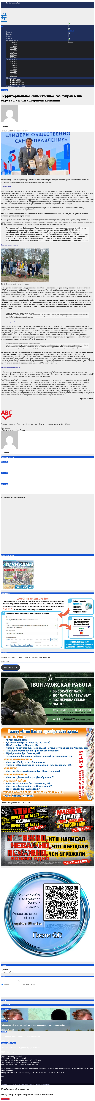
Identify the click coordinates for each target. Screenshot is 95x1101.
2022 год (13, 49)
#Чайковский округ (20, 131)
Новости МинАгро (8, 1043)
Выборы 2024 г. (16, 80)
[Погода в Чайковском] (18, 982)
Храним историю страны (15, 86)
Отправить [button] (5, 1099)
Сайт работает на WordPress (12, 1084)
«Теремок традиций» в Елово (13, 430)
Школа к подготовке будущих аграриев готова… (21, 1048)
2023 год (13, 51)
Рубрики (4, 970)
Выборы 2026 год (17, 84)
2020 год (13, 45)
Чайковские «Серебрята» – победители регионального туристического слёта (33, 466)
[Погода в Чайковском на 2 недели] (29, 984)
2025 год (13, 55)
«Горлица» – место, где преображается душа (19, 489)
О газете (9, 32)
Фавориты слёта (8, 477)
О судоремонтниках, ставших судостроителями (20, 1036)
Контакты (9, 34)
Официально (11, 78)
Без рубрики (6, 1009)
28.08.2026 (5, 1018)
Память (4, 1032)
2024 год (13, 53)
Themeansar (45, 1084)
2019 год (13, 42)
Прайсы (9, 38)
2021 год (13, 47)
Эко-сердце (5, 428)
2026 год (13, 57)
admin (5, 126)
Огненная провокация (10, 1014)
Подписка (9, 36)
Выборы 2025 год (17, 82)
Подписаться (10, 667)
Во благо (4, 90)
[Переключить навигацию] (2, 26)
